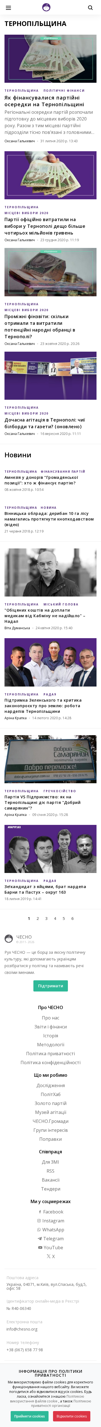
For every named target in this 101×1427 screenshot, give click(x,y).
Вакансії (50, 1180)
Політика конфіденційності (50, 1062)
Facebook (52, 1212)
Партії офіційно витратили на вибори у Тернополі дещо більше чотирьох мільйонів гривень (44, 226)
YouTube (53, 1247)
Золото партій (50, 1103)
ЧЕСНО (24, 937)
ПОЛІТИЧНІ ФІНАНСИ (64, 91)
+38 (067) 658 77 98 (24, 1349)
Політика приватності (50, 1053)
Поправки (50, 1139)
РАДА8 (49, 881)
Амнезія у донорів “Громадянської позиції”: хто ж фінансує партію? (41, 480)
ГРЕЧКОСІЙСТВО (59, 791)
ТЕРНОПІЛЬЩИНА (21, 91)
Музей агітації (50, 1112)
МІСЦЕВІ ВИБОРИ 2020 (26, 213)
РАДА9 (49, 694)
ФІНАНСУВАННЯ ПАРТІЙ (63, 472)
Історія (50, 1036)
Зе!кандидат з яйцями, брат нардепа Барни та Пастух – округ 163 (45, 889)
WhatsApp (52, 1230)
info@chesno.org (21, 1329)
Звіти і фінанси (51, 1027)
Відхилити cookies (72, 1416)
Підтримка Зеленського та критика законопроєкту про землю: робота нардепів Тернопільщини (43, 705)
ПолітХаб (51, 1094)
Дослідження (50, 1085)
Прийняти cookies (29, 1416)
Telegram (53, 1239)
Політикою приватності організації (61, 1403)
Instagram (52, 1221)
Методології (50, 1045)
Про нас (50, 1018)
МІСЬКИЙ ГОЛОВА (61, 604)
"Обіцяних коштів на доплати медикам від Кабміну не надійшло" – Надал (44, 615)
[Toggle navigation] (8, 7)
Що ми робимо (50, 1075)
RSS (50, 1171)
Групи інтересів (50, 1130)
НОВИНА (48, 508)
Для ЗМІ (50, 1162)
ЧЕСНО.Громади (50, 1121)
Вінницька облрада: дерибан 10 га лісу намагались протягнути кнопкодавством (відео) (49, 519)
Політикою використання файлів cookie (47, 1399)
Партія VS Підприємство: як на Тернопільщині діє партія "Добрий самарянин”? (42, 802)
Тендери (50, 1189)
